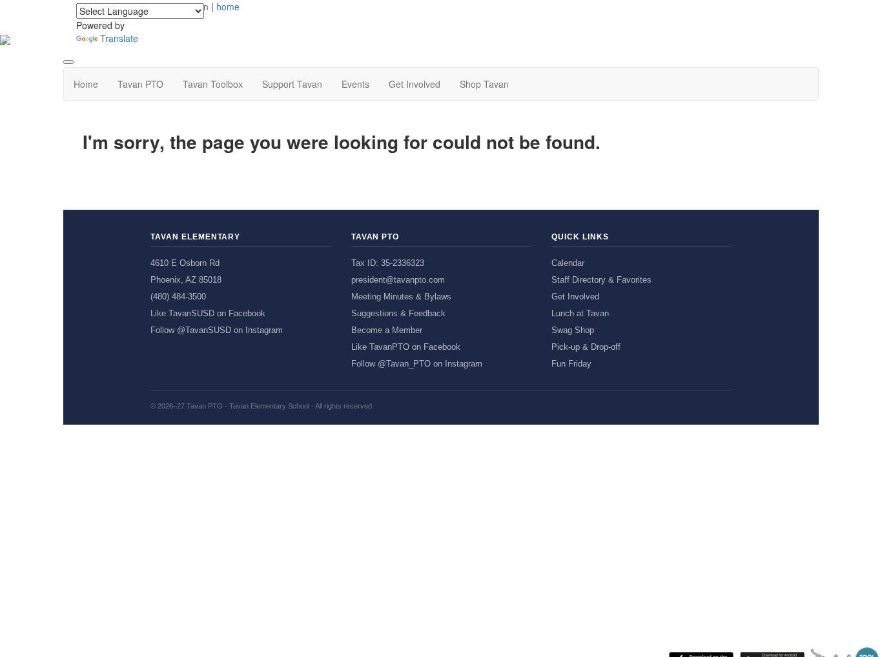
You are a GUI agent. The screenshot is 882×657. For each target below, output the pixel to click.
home (228, 6)
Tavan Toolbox (213, 83)
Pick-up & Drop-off (585, 347)
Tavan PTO (140, 83)
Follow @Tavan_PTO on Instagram (416, 364)
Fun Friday (571, 364)
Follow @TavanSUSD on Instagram (216, 330)
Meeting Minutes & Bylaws (401, 296)
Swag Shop (572, 330)
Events (355, 83)
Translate (119, 38)
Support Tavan (292, 83)
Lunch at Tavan (580, 313)
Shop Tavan (484, 83)
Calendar (567, 263)
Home (86, 83)
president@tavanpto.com (398, 280)
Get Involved (414, 83)
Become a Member (386, 330)
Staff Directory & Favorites (601, 280)
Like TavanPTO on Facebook (405, 347)
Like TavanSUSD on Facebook (207, 313)
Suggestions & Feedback (398, 313)
